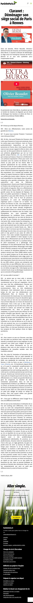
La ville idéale (6, 574)
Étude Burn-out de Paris (9, 561)
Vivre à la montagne (8, 556)
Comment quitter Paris (9, 570)
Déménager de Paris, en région (11, 591)
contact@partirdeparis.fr (9, 534)
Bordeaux (27, 362)
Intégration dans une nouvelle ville (12, 597)
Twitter (5, 539)
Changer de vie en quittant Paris (11, 568)
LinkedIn (5, 537)
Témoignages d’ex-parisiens (10, 572)
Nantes (8, 364)
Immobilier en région (8, 581)
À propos (5, 543)
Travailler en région (8, 583)
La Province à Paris (8, 559)
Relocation (6, 593)
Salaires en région (8, 584)
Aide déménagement (8, 595)
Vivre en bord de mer (8, 554)
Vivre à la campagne (8, 552)
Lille (18, 155)
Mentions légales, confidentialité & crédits (14, 545)
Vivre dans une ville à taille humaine (12, 557)
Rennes (11, 131)
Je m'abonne (16, 517)
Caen (2, 364)
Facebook (5, 541)
